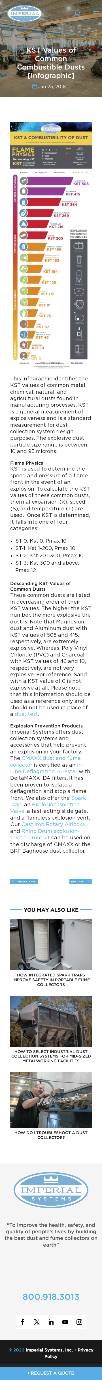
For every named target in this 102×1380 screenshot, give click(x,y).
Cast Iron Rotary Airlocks (53, 824)
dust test (26, 714)
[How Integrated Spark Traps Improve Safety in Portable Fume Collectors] (51, 969)
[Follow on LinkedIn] (51, 1322)
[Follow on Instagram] (79, 1322)
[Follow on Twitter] (37, 1322)
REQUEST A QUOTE (51, 1374)
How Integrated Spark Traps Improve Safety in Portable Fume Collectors (51, 980)
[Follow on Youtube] (65, 1322)
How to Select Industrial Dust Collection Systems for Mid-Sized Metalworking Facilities (51, 1056)
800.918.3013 (51, 1297)
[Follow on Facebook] (23, 1322)
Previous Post (24, 881)
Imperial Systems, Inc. (49, 1350)
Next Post (80, 881)
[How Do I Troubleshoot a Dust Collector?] (51, 1127)
